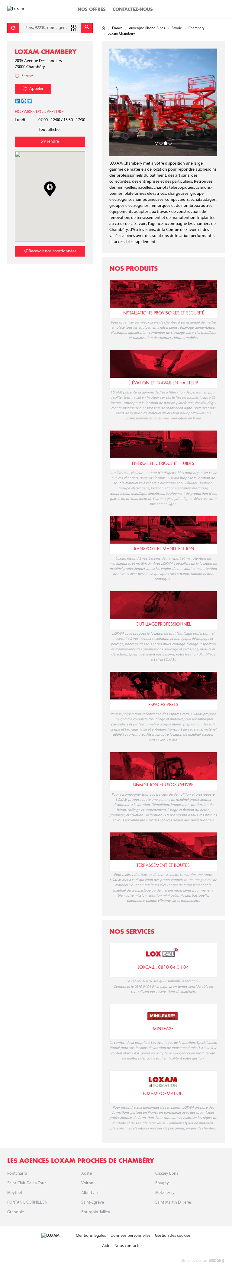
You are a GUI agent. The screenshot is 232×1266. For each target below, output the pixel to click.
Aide (106, 1246)
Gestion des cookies (173, 1235)
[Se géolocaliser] (13, 28)
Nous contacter (128, 1246)
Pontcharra (17, 1173)
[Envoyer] (87, 28)
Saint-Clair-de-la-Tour (26, 1183)
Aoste (86, 1173)
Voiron (87, 1183)
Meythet (14, 1193)
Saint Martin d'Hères (173, 1202)
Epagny (162, 1183)
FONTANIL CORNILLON (27, 1202)
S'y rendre (50, 141)
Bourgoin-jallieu (95, 1212)
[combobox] (50, 28)
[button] (50, 189)
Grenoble (15, 1212)
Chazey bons (166, 1173)
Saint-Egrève (92, 1202)
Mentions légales (91, 1235)
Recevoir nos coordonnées (52, 251)
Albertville (90, 1193)
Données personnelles (130, 1235)
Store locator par (201, 1261)
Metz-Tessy (165, 1193)
